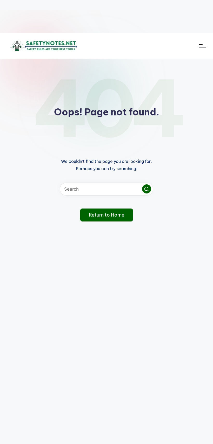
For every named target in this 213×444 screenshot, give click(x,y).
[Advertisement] (106, 16)
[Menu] (202, 46)
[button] (146, 188)
